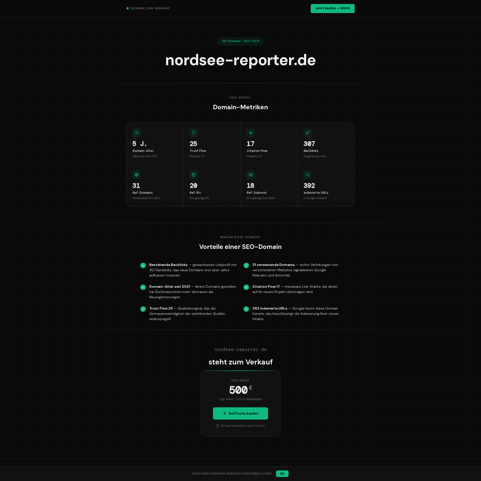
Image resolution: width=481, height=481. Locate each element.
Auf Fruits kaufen (243, 413)
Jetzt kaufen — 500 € (332, 8)
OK (282, 473)
